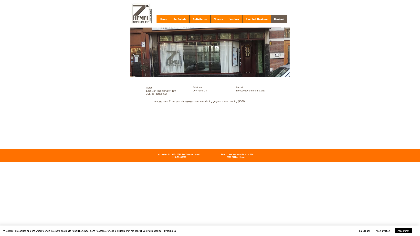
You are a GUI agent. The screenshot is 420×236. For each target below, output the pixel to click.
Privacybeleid (170, 230)
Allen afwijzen (383, 230)
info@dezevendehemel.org (161, 174)
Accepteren (403, 230)
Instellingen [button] (364, 230)
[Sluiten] (416, 230)
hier (160, 101)
